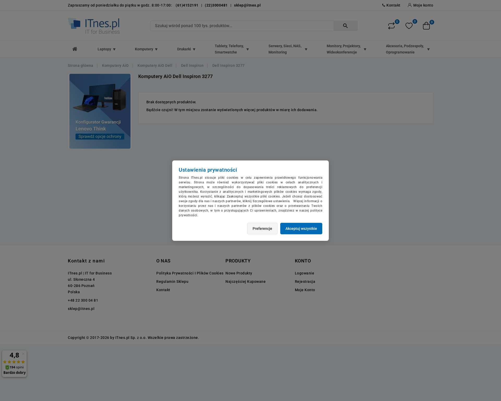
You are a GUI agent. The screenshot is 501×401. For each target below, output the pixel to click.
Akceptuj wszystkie (301, 228)
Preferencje (262, 228)
